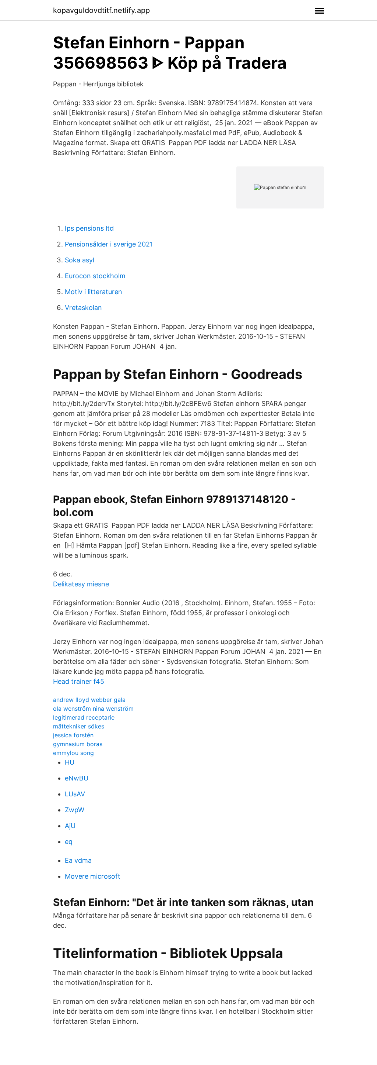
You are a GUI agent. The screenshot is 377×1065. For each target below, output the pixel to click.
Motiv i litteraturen (93, 292)
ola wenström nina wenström (93, 708)
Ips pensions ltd (89, 228)
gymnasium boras (77, 744)
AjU (70, 826)
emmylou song (73, 752)
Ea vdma (78, 860)
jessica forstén (73, 735)
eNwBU (76, 778)
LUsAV (75, 794)
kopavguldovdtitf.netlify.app (101, 10)
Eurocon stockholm (95, 276)
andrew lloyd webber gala (89, 699)
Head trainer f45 (78, 681)
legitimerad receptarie (83, 717)
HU (69, 762)
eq (69, 841)
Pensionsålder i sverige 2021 (109, 244)
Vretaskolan (83, 307)
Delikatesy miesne (81, 584)
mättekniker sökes (78, 726)
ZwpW (74, 810)
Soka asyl (79, 260)
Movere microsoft (92, 876)
